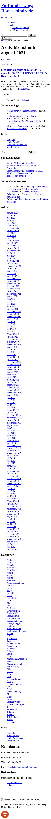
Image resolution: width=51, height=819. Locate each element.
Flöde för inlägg (14, 142)
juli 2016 (11, 428)
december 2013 (14, 506)
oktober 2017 (13, 390)
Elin (8, 603)
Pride (9, 686)
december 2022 (14, 278)
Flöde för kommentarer (17, 144)
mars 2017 (11, 407)
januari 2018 (12, 382)
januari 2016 (12, 443)
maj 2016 (11, 433)
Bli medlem (12, 22)
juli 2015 (11, 458)
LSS (9, 656)
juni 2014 (11, 491)
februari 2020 (13, 334)
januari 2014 (12, 504)
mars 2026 (11, 223)
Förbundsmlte (13, 616)
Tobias (10, 719)
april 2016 (11, 435)
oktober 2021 (13, 291)
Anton (9, 575)
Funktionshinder (14, 628)
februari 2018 (13, 380)
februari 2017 (13, 410)
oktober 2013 (13, 511)
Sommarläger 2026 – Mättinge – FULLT (25, 121)
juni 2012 (11, 547)
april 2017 (11, 405)
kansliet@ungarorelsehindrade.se (23, 767)
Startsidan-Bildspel (15, 704)
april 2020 (11, 329)
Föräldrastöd (12, 613)
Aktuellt (10, 568)
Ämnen (10, 573)
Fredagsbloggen (14, 623)
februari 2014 (13, 501)
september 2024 (14, 251)
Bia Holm (5, 59)
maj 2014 (11, 493)
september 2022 (14, 283)
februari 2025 (13, 240)
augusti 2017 (12, 395)
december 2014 (14, 476)
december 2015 (14, 445)
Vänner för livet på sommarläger (21, 111)
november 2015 (14, 448)
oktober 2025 (13, 230)
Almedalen (12, 570)
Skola (9, 699)
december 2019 (14, 339)
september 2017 (14, 392)
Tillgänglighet (13, 717)
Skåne (9, 697)
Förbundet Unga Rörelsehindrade (17, 8)
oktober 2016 (13, 420)
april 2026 (11, 220)
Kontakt (10, 25)
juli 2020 (11, 321)
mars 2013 (11, 526)
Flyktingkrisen (13, 611)
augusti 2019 (12, 347)
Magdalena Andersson (17, 659)
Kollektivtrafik (13, 643)
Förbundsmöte (13, 618)
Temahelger (12, 709)
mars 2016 (11, 438)
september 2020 (14, 316)
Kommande (12, 646)
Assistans (11, 580)
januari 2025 (12, 243)
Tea (8, 707)
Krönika (10, 651)
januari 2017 (12, 412)
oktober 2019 (13, 342)
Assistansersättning (15, 583)
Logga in (11, 139)
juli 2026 (11, 215)
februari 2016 (13, 440)
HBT (9, 636)
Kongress (11, 648)
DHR (9, 600)
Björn (9, 588)
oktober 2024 (13, 248)
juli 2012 (11, 544)
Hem (3, 41)
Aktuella (10, 565)
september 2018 (14, 369)
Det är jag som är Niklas (36, 186)
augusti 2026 (12, 213)
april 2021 (11, 306)
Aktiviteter (11, 560)
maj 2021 (11, 304)
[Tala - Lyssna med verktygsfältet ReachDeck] (5, 814)
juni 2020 (11, 324)
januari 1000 (12, 549)
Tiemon (10, 714)
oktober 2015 (13, 450)
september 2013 (14, 514)
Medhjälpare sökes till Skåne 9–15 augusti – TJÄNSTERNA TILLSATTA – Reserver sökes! (25, 72)
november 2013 (14, 509)
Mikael (10, 669)
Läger (9, 654)
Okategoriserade (14, 679)
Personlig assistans (15, 684)
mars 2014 (11, 499)
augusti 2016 (12, 425)
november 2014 (14, 478)
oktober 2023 (13, 268)
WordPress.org (13, 147)
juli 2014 (11, 488)
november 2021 (14, 288)
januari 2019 (12, 359)
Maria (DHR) (13, 666)
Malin (9, 661)
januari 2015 (12, 473)
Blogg (9, 590)
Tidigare (10, 712)
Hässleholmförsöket (31, 189)
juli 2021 (11, 299)
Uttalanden (12, 722)
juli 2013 (11, 519)
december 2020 (14, 311)
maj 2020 (11, 326)
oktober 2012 (13, 536)
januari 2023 (12, 276)
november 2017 (14, 387)
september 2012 (14, 539)
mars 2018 (11, 377)
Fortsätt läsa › (24, 89)
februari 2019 (13, 357)
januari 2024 (12, 263)
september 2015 (14, 453)
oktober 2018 (13, 367)
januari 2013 (12, 531)
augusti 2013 (12, 516)
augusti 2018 (12, 372)
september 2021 (14, 294)
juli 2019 (11, 349)
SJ (8, 694)
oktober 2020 (13, 314)
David (9, 595)
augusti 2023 (12, 271)
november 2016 (14, 418)
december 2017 (14, 385)
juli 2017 (11, 397)
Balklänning (12, 194)
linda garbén (12, 189)
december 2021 (14, 286)
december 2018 (14, 362)
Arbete (10, 578)
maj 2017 (11, 402)
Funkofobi (11, 626)
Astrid (9, 585)
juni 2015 (11, 461)
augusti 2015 (12, 455)
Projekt (10, 689)
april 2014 (11, 496)
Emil (9, 605)
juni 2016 (11, 430)
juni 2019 (11, 352)
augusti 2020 (12, 319)
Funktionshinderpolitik (17, 631)
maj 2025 (11, 233)
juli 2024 (11, 253)
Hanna (10, 633)
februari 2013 (13, 529)
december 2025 (14, 228)
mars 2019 (11, 354)
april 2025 (11, 235)
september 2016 (14, 423)
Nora (9, 674)
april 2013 (11, 524)
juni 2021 (11, 301)
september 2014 (14, 483)
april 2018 (11, 375)
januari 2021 (12, 309)
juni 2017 (11, 400)
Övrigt (10, 681)
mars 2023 (11, 273)
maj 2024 (11, 256)
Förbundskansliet (20, 30)
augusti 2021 (12, 296)
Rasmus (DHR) (14, 692)
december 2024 (14, 245)
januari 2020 (12, 337)
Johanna (10, 641)
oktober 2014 (13, 481)
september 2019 (14, 344)
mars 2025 (11, 238)
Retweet (25, 100)
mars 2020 (11, 331)
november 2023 (14, 266)
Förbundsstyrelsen (20, 27)
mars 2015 (11, 468)
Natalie (10, 671)
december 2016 (14, 415)
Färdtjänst (11, 608)
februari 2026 (13, 225)
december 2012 (14, 534)
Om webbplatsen (14, 782)
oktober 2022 (13, 281)
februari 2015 (13, 471)
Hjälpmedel (12, 638)
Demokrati (11, 598)
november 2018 (14, 364)
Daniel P (11, 593)
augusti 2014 (12, 486)
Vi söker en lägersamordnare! (20, 126)
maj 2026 (11, 218)
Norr (9, 676)
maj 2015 (11, 463)
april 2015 (11, 466)
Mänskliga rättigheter (16, 664)
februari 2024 (13, 261)
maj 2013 (11, 521)
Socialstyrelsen (13, 702)
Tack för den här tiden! (17, 128)
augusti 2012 (12, 542)
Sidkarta (10, 785)
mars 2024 (11, 258)
